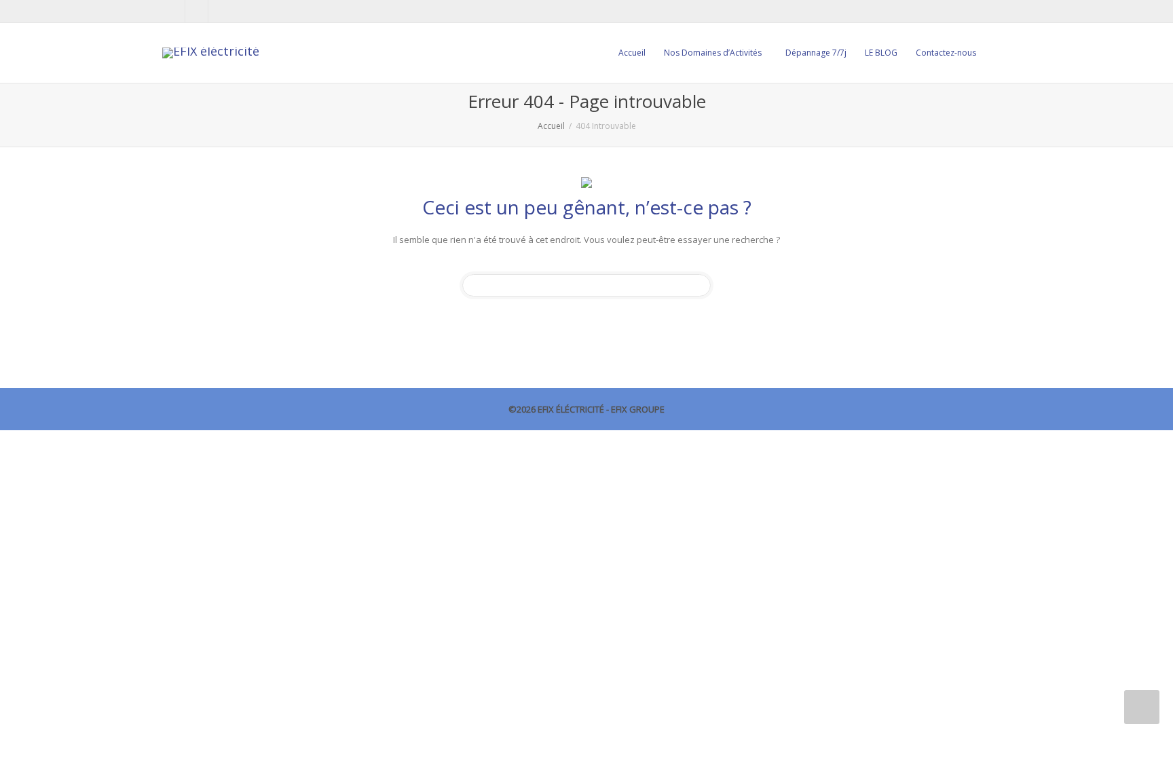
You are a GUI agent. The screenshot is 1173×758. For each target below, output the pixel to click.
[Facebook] (174, 11)
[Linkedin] (197, 11)
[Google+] (220, 11)
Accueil (632, 52)
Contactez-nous (946, 52)
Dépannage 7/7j (815, 52)
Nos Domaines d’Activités (714, 52)
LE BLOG (881, 52)
